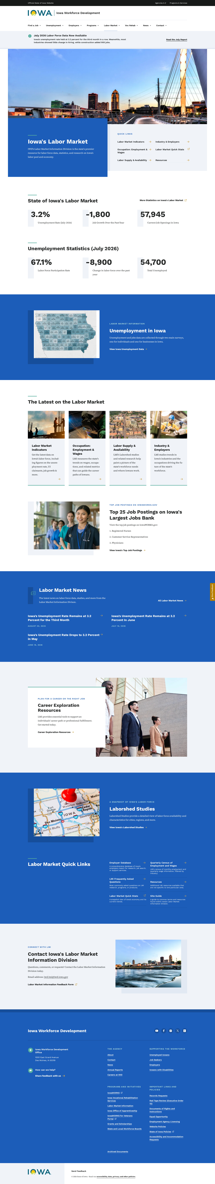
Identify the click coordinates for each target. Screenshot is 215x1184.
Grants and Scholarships (120, 1124)
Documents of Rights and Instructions (162, 1110)
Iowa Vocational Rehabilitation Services (123, 1099)
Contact (111, 1060)
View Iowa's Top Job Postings (125, 550)
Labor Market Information (120, 1106)
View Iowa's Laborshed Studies (126, 827)
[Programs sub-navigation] (98, 25)
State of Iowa (160, 1131)
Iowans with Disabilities (162, 1070)
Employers (155, 1065)
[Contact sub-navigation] (166, 25)
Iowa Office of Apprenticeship (122, 1111)
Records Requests (158, 1096)
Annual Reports (115, 1070)
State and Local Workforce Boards (125, 1129)
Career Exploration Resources (54, 732)
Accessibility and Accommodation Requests (166, 1138)
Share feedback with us (48, 1075)
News (110, 1065)
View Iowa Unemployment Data (126, 349)
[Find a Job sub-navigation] (40, 25)
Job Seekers (156, 1060)
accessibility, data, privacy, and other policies (116, 1176)
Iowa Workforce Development (78, 13)
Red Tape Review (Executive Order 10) (166, 1102)
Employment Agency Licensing (165, 1121)
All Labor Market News (170, 600)
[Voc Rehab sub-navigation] (137, 25)
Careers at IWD (115, 1075)
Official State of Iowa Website (41, 3)
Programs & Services (178, 3)
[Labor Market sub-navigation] (119, 25)
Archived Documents (118, 1151)
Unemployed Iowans (159, 1055)
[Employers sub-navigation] (81, 25)
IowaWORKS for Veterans (120, 1117)
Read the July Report (176, 39)
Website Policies (158, 1126)
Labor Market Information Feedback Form (51, 984)
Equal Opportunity (159, 1116)
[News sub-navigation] (150, 25)
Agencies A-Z (160, 3)
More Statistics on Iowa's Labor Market (161, 200)
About (110, 1055)
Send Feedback (78, 1171)
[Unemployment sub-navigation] (63, 25)
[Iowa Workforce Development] (40, 13)
